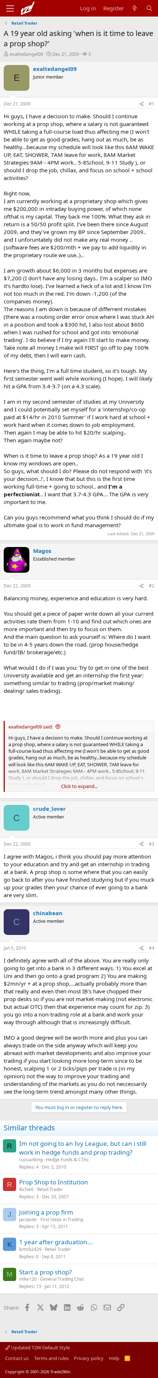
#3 (151, 844)
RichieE (26, 1189)
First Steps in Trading (61, 1219)
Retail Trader (50, 1189)
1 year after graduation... (56, 1242)
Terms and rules (51, 1358)
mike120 (28, 1279)
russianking (31, 1159)
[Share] (141, 104)
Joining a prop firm (46, 1212)
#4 (151, 948)
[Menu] (10, 8)
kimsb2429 (30, 1249)
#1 (151, 104)
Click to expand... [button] (79, 786)
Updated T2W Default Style (40, 1347)
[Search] (149, 8)
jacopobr (28, 1219)
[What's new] (135, 8)
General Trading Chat (62, 1279)
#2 (151, 586)
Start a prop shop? (45, 1272)
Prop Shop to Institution (53, 1182)
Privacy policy (89, 1358)
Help (114, 1358)
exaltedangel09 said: (30, 726)
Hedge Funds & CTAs (67, 1159)
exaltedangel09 (26, 54)
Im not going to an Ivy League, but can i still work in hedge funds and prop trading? (82, 1147)
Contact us (17, 1358)
